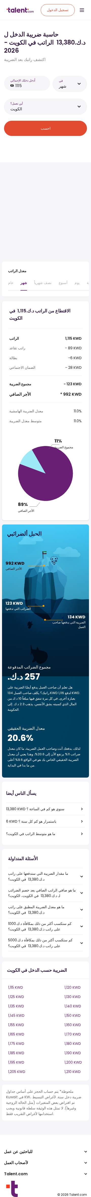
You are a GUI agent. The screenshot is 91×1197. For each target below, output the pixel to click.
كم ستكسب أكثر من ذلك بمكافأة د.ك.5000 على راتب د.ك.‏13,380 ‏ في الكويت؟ (40, 943)
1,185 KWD (16, 1053)
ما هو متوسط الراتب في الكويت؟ (30, 833)
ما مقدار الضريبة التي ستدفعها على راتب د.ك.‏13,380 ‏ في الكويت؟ (38, 876)
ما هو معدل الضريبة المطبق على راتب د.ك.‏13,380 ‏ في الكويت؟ (36, 909)
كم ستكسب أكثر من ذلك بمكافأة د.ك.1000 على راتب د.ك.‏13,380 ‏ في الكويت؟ (40, 926)
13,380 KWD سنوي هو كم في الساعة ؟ (35, 808)
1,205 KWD (16, 1071)
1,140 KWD (72, 1006)
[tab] (10, 285)
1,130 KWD (72, 996)
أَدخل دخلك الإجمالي (22, 80)
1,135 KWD (16, 1006)
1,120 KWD (72, 987)
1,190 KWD (72, 1053)
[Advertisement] (45, 211)
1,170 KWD (72, 1034)
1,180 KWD (72, 1043)
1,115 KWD (15, 987)
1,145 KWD (16, 1015)
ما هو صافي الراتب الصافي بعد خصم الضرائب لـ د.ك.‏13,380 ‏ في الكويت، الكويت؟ (42, 893)
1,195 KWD (16, 1062)
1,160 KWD (72, 1024)
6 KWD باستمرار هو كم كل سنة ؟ (31, 821)
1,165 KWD (16, 1034)
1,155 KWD (16, 1024)
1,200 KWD (73, 1062)
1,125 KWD (16, 996)
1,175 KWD (16, 1043)
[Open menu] (82, 10)
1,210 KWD (72, 1071)
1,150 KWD (72, 1015)
